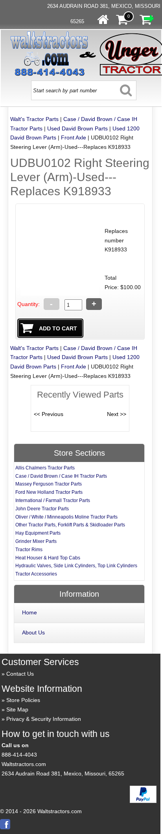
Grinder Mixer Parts (36, 541)
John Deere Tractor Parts (42, 508)
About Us (33, 632)
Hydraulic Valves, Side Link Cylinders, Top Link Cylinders (76, 565)
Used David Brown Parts (77, 128)
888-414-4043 (19, 755)
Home (29, 612)
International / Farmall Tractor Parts (52, 500)
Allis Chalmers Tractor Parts (45, 468)
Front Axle (73, 137)
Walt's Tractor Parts (34, 119)
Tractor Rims (28, 549)
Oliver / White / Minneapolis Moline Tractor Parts (66, 517)
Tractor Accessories (36, 574)
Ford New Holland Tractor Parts (49, 492)
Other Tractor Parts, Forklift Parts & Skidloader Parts (70, 525)
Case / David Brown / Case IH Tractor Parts (61, 476)
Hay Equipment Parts (38, 533)
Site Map (17, 709)
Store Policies (23, 700)
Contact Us (20, 674)
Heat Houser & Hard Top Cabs (47, 558)
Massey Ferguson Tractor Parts (48, 484)
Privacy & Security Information (43, 719)
